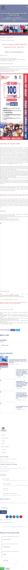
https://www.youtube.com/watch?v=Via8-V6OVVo (10, 303)
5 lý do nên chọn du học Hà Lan (22, 407)
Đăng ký (3, 512)
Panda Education (14, 526)
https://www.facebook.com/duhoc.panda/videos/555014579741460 (13, 302)
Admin (12, 37)
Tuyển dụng (3, 452)
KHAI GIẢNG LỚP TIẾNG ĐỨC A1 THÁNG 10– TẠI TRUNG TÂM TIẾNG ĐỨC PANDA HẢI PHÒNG (22, 384)
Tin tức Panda (17, 17)
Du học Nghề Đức (5, 446)
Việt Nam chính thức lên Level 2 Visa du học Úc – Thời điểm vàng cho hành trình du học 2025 (22, 372)
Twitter (18, 330)
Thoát (7, 568)
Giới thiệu (3, 435)
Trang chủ (8, 17)
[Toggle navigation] (27, 6)
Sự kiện (2, 443)
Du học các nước (5, 438)
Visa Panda (3, 449)
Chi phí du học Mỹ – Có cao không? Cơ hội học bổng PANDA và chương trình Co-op (22, 395)
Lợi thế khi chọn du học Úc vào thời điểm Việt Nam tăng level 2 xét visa (18, 361)
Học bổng (3, 441)
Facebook (13, 330)
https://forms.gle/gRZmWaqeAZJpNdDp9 (10, 295)
